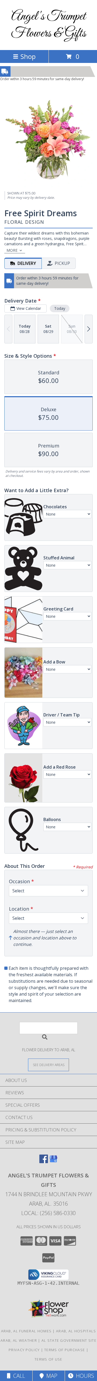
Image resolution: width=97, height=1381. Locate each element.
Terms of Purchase (64, 1349)
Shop (28, 56)
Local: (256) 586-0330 (48, 1213)
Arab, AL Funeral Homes (26, 1331)
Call (18, 1375)
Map (50, 1375)
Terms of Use (48, 1359)
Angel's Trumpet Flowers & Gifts (48, 25)
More (12, 250)
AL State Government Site (68, 1340)
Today (59, 308)
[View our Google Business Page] (53, 1161)
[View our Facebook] (43, 1161)
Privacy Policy (24, 1349)
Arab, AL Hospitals (76, 1331)
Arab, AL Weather (19, 1340)
